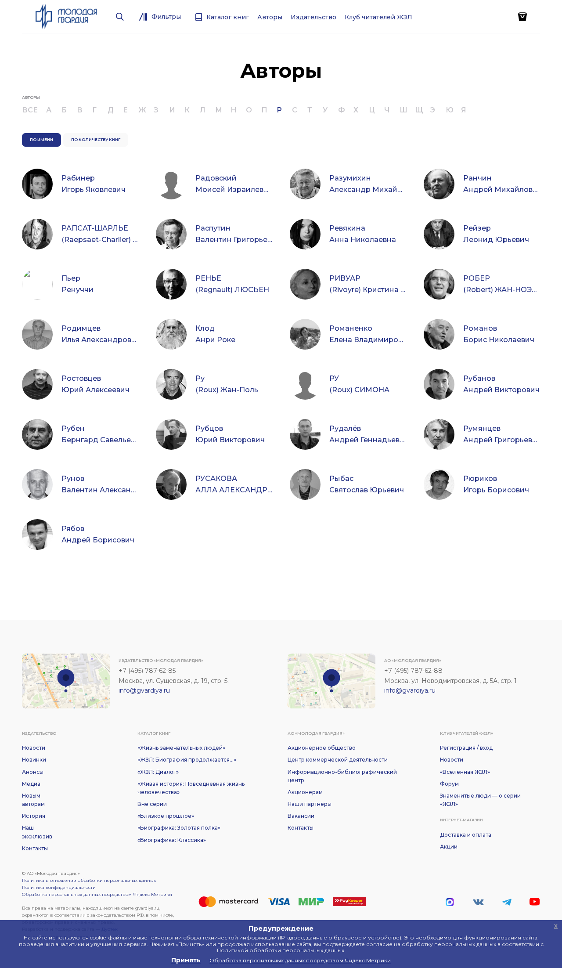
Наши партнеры (309, 804)
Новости (33, 747)
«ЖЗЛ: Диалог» (158, 772)
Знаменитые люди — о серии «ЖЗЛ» (480, 799)
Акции (449, 846)
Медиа (31, 783)
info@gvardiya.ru (144, 690)
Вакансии (301, 816)
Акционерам (305, 792)
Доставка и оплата (465, 834)
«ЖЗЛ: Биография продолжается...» (186, 759)
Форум (449, 783)
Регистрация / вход (466, 747)
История (33, 816)
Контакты (35, 848)
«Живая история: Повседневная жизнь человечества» (191, 787)
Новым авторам (33, 799)
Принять (186, 960)
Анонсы (32, 772)
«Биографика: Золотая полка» (178, 827)
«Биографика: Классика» (171, 840)
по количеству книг (95, 139)
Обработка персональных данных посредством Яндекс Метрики (97, 894)
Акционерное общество (322, 747)
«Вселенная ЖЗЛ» (465, 772)
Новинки (34, 759)
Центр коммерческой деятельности (338, 759)
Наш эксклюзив (37, 831)
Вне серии (152, 804)
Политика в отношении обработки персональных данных (89, 880)
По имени (41, 139)
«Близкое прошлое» (165, 816)
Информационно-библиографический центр (342, 776)
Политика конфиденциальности (59, 887)
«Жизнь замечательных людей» (181, 747)
